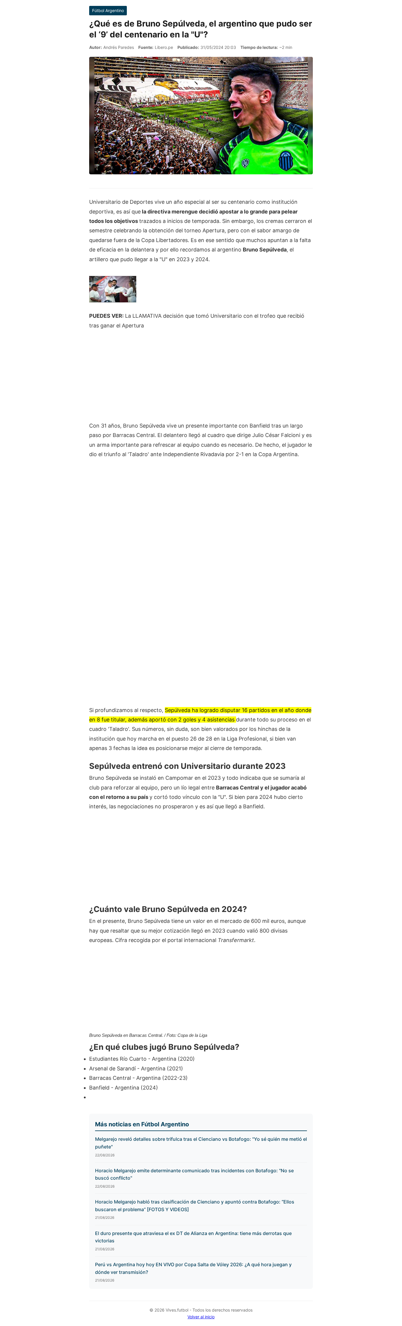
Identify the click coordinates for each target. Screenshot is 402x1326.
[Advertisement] (201, 378)
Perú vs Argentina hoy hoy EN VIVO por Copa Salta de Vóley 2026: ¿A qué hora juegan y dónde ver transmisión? (193, 1268)
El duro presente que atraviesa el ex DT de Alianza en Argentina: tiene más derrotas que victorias (193, 1237)
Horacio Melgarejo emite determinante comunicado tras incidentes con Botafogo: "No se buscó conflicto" (194, 1174)
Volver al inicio (201, 1316)
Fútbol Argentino (108, 10)
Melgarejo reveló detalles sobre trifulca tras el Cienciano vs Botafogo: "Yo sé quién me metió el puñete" (201, 1143)
